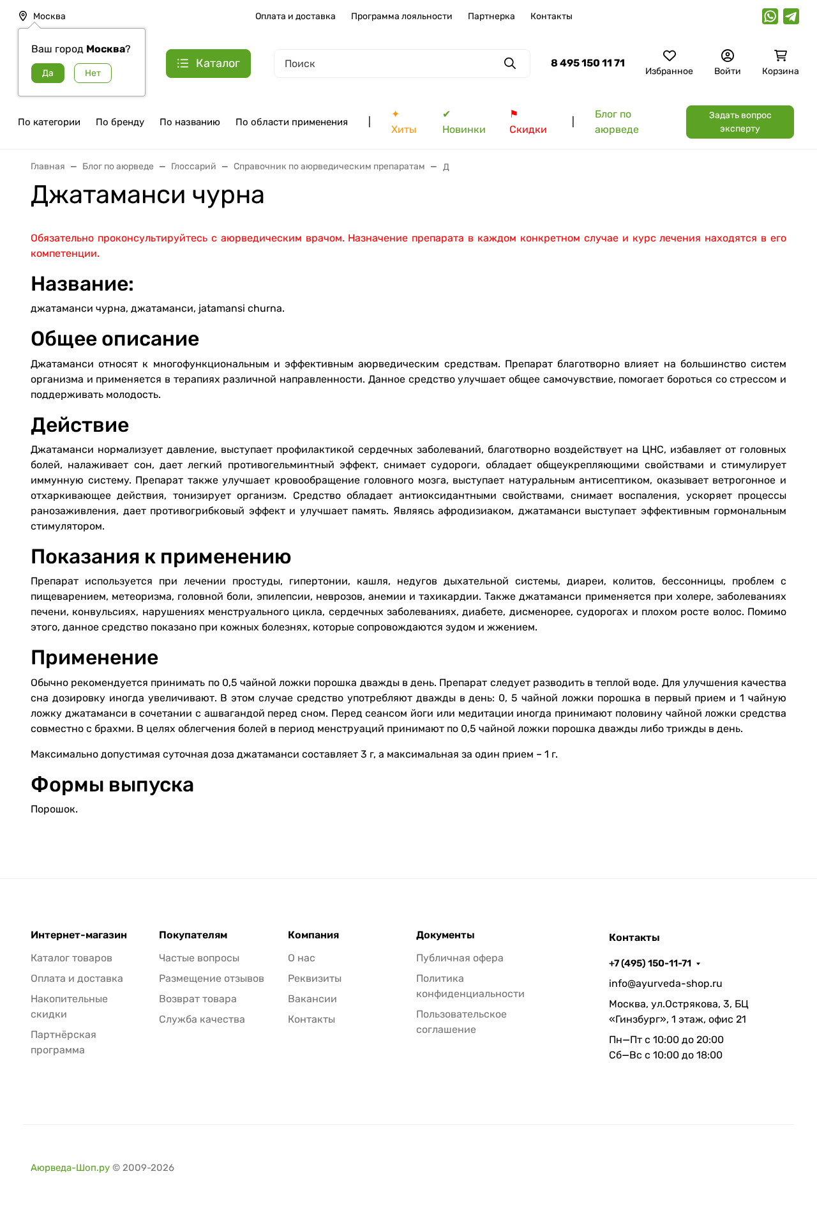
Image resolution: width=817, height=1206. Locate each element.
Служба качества (202, 1019)
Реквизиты (314, 978)
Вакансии (312, 999)
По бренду (120, 122)
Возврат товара (198, 999)
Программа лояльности (402, 16)
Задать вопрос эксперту (740, 122)
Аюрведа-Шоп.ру (70, 1167)
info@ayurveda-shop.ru (666, 983)
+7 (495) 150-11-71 (650, 963)
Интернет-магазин (79, 935)
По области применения (292, 122)
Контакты (551, 16)
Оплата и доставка (295, 16)
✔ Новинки (464, 121)
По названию (190, 122)
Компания (313, 935)
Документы (445, 935)
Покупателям (193, 935)
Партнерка (491, 16)
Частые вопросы (199, 958)
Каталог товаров (71, 958)
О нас (301, 958)
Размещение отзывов (211, 978)
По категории (49, 122)
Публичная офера (460, 958)
